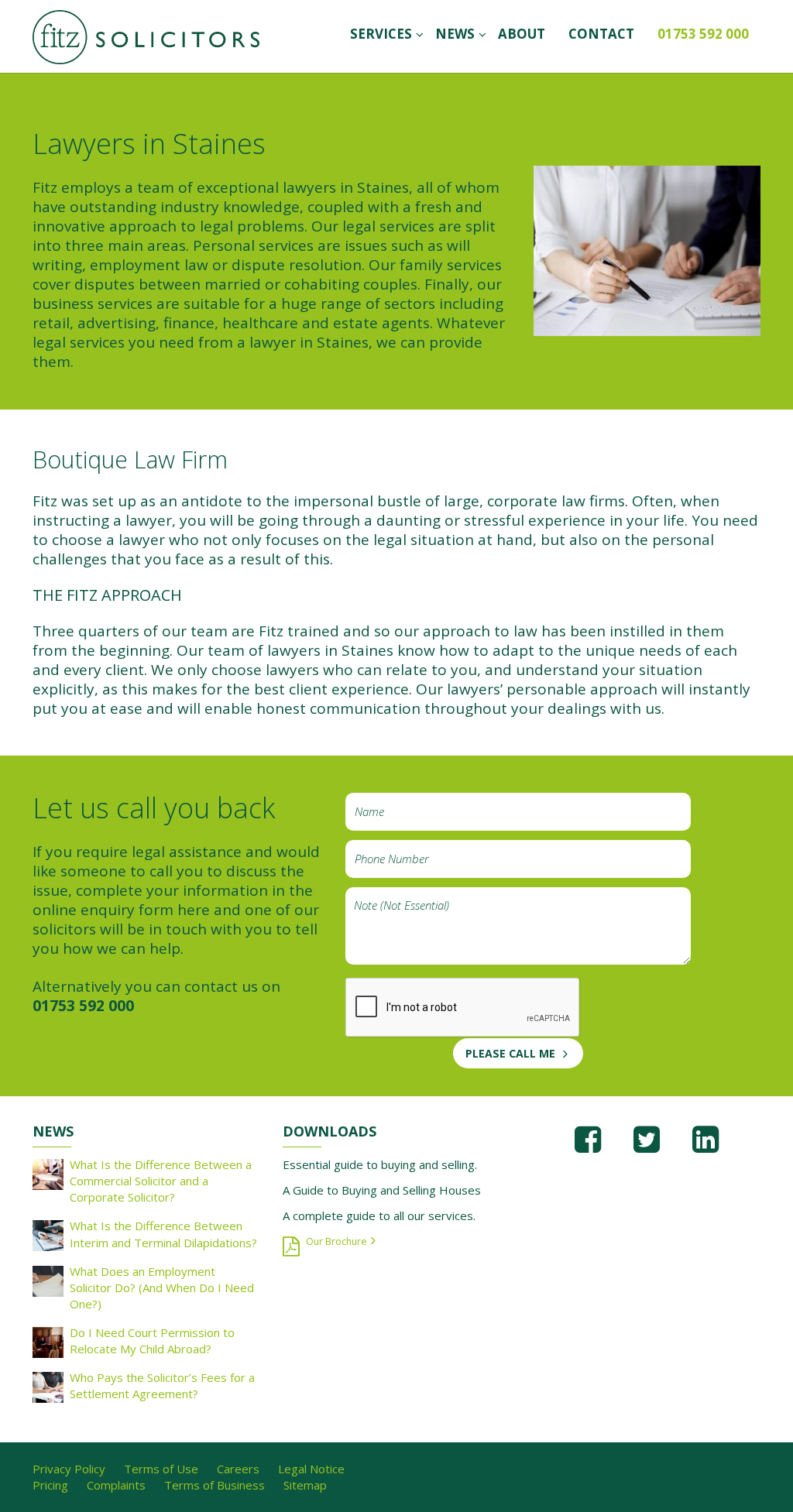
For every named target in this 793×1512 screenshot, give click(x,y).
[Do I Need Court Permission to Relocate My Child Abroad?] (48, 1341)
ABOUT (521, 34)
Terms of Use (161, 1468)
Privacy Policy (69, 1468)
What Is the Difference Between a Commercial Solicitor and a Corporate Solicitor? (161, 1181)
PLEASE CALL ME (510, 1053)
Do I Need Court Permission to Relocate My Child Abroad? (152, 1340)
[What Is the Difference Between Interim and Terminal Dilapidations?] (48, 1235)
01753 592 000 (703, 34)
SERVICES (381, 34)
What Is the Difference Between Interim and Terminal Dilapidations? (163, 1234)
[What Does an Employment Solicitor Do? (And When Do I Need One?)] (48, 1279)
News (455, 34)
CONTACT (601, 34)
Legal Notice (311, 1468)
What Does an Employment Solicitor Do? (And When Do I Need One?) (162, 1287)
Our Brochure (336, 1241)
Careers (238, 1468)
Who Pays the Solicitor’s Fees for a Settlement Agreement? (162, 1385)
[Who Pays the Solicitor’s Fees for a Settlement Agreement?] (48, 1386)
